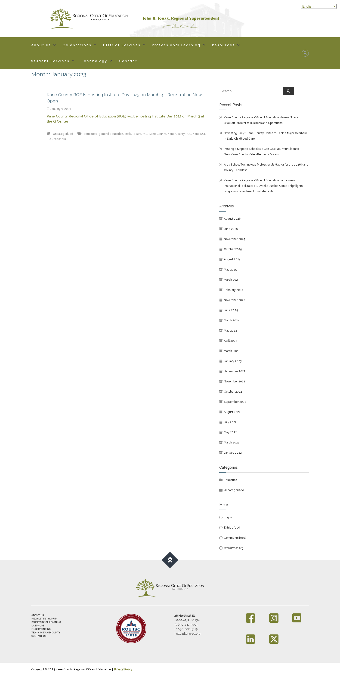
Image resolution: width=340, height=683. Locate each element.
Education (230, 480)
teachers (60, 139)
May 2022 (230, 432)
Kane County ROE (179, 133)
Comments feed (235, 537)
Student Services (50, 61)
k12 (145, 133)
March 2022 (231, 442)
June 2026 (231, 229)
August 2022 (232, 412)
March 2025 (231, 279)
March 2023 (231, 351)
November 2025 (234, 239)
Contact (128, 61)
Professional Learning (176, 45)
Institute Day (133, 133)
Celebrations (77, 45)
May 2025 (230, 269)
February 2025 (233, 290)
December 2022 (234, 371)
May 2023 (230, 330)
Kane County (157, 133)
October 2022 (233, 391)
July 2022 (230, 422)
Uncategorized (63, 133)
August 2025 (232, 259)
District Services (122, 45)
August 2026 (232, 218)
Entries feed (232, 527)
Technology (94, 61)
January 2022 (233, 452)
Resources (223, 45)
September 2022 (235, 401)
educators (90, 133)
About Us (41, 45)
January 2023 (232, 361)
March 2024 (232, 320)
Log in (228, 517)
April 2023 (230, 340)
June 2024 (231, 310)
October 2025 (233, 249)
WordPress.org (233, 548)
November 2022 (234, 381)
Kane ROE (199, 133)
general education (111, 133)
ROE (49, 139)
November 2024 (234, 300)
